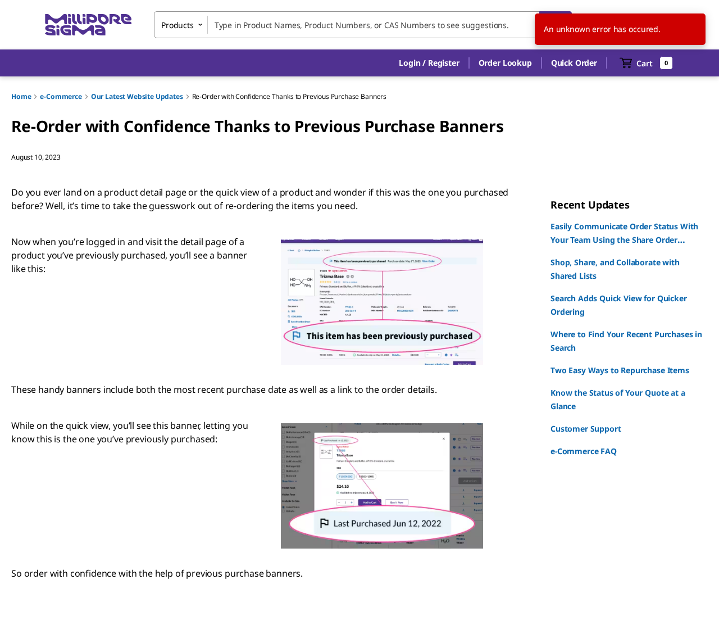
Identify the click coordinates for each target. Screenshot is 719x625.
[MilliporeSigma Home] (88, 25)
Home (21, 96)
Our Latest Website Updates (137, 96)
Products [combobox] (177, 25)
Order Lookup (505, 62)
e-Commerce (60, 96)
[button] (429, 63)
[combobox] (363, 24)
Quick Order (574, 62)
